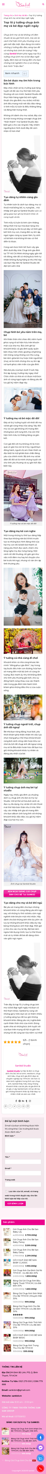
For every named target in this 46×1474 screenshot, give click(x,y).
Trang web (10, 1180)
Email (8, 1168)
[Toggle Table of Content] (23, 74)
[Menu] (3, 4)
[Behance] (23, 1101)
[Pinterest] (20, 1101)
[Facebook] (16, 1101)
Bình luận (10, 1136)
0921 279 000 (25, 1381)
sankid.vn (17, 1396)
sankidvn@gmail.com (19, 1390)
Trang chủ (8, 15)
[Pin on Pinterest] (23, 1106)
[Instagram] (30, 1101)
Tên (7, 1157)
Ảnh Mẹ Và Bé (20, 15)
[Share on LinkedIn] (28, 1106)
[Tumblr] (26, 1101)
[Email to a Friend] (19, 1106)
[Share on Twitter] (15, 1106)
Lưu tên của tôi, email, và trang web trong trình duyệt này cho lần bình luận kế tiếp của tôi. (21, 1195)
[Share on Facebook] (10, 1106)
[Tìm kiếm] (43, 4)
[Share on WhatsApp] (6, 1106)
